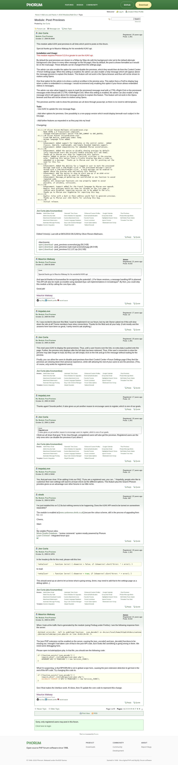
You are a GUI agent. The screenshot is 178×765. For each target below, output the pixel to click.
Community (92, 5)
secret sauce (64, 300)
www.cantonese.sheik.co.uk (71, 512)
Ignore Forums (106, 220)
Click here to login (43, 726)
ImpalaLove (44, 311)
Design (80, 5)
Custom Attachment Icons (71, 218)
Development (118, 751)
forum (83, 734)
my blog (42, 300)
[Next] (142, 709)
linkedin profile (52, 300)
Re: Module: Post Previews (46, 262)
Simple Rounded (69, 225)
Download (143, 5)
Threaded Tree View (126, 220)
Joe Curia (46, 24)
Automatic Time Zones (71, 213)
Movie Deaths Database (47, 533)
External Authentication (90, 215)
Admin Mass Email (48, 213)
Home (37, 15)
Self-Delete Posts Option (127, 218)
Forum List (41, 29)
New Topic (68, 29)
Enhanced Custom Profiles (92, 213)
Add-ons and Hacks (49, 15)
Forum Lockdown (89, 220)
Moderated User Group (109, 222)
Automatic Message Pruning (51, 222)
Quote (137, 237)
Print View (86, 713)
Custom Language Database (72, 220)
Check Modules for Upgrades (72, 215)
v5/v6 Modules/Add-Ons (67, 15)
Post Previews (125, 213)
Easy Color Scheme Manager (72, 222)
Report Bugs (146, 747)
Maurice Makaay (46, 259)
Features (69, 5)
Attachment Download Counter (52, 218)
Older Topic (55, 709)
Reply (129, 237)
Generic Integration (48, 225)
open (41, 245)
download (48, 245)
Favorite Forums (89, 218)
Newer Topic (41, 709)
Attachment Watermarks (50, 220)
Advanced (138, 21)
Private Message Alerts (126, 215)
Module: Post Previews (44, 36)
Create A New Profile (135, 12)
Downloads (90, 747)
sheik (41, 494)
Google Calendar (108, 213)
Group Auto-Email (107, 215)
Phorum (96, 734)
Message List (55, 29)
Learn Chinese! (43, 536)
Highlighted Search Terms (109, 218)
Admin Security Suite (49, 215)
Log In (121, 12)
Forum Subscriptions (91, 222)
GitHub (127, 5)
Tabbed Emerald (89, 225)
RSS (95, 713)
